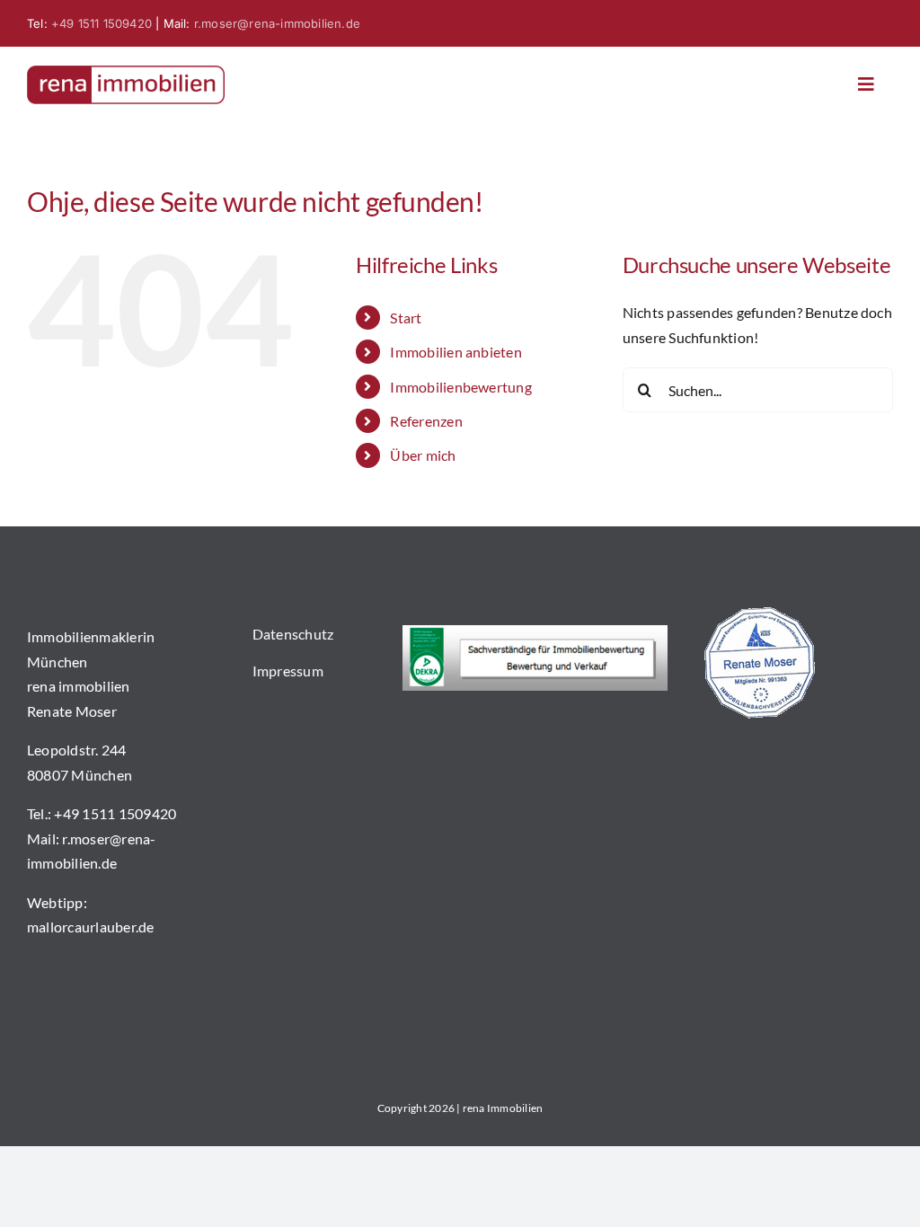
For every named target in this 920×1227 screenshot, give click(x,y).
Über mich (423, 454)
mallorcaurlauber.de (91, 926)
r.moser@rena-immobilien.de (277, 23)
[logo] (126, 72)
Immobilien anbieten (456, 351)
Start (405, 317)
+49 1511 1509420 (101, 23)
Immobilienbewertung (461, 386)
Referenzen (426, 420)
